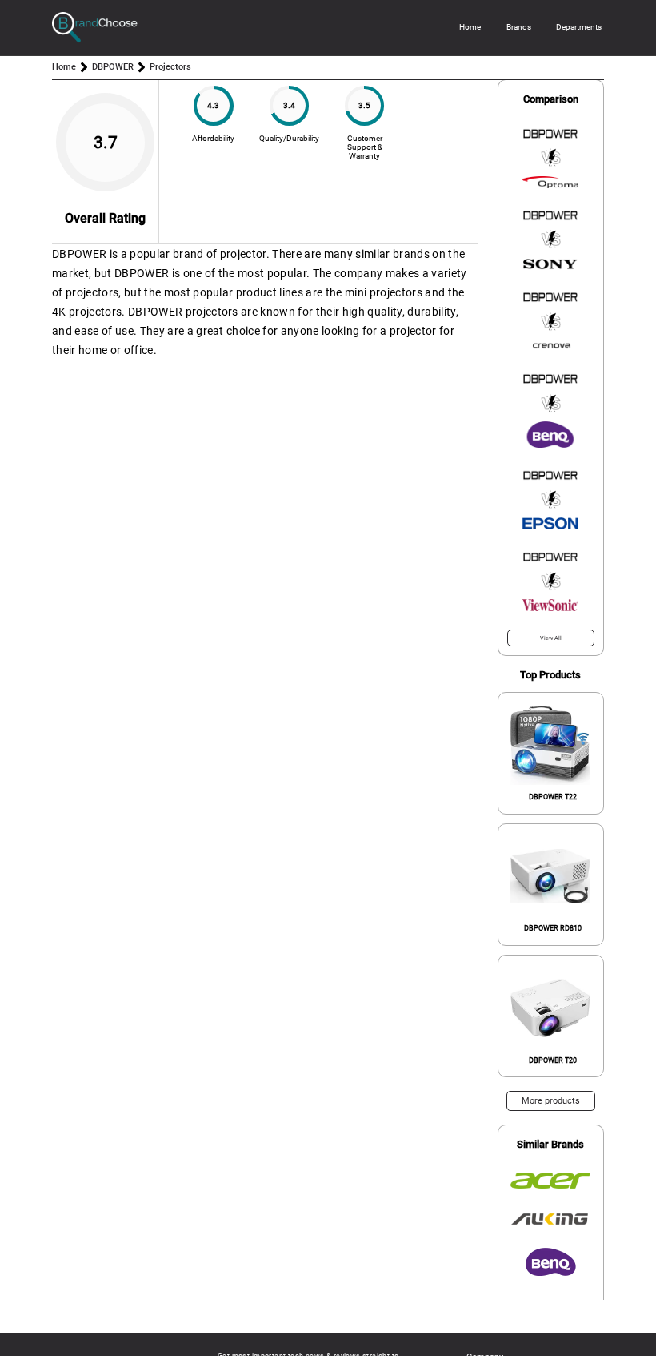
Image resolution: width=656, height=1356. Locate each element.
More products (551, 1101)
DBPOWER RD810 (553, 927)
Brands (518, 26)
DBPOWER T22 (553, 796)
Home (470, 26)
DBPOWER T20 (553, 1060)
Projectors (170, 67)
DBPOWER (113, 67)
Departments (579, 26)
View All (551, 638)
